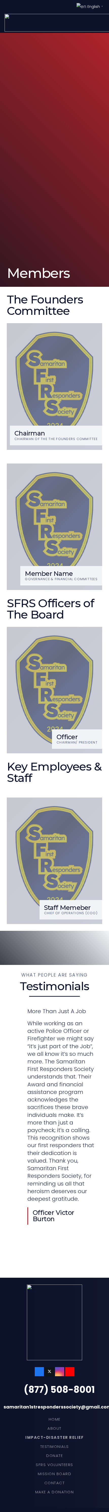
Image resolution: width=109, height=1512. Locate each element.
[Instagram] (59, 1371)
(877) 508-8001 (59, 1389)
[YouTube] (69, 1371)
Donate (54, 1455)
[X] (49, 1371)
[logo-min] (54, 1322)
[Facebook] (39, 1371)
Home (55, 1419)
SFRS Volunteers (54, 1464)
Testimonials (54, 1446)
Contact (54, 1482)
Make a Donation (54, 1492)
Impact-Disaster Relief (54, 1437)
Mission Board (54, 1473)
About (54, 1428)
